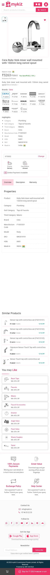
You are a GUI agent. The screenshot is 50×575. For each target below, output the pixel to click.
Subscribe (39, 550)
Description (20, 182)
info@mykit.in (27, 509)
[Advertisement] (25, 282)
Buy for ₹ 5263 (34, 571)
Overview (7, 182)
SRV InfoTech (29, 567)
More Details (12, 84)
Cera (11, 89)
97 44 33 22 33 (26, 512)
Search (43, 10)
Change (41, 156)
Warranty (33, 182)
